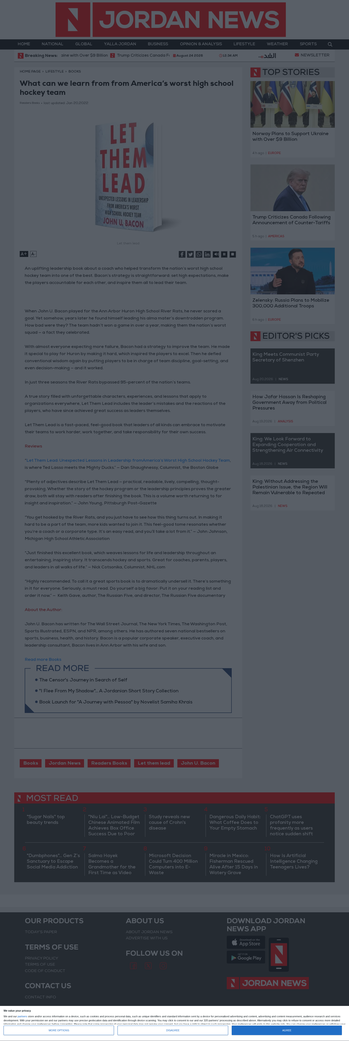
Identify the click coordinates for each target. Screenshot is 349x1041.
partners (22, 1016)
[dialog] (174, 1023)
